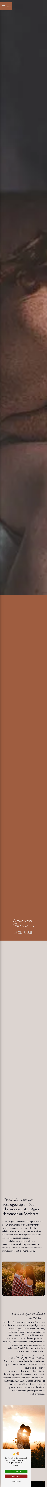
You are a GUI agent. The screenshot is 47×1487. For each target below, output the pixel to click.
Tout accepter (16, 1471)
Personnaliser (16, 1481)
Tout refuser (16, 1476)
